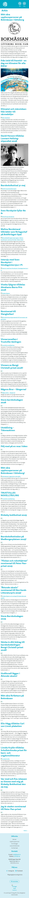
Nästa (26, 830)
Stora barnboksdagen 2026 (12, 401)
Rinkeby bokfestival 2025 (14, 515)
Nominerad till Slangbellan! (8, 313)
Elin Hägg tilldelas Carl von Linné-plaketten (12, 725)
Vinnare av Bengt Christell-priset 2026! (12, 366)
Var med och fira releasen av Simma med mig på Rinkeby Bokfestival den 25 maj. (14, 782)
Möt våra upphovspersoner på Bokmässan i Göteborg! (13, 470)
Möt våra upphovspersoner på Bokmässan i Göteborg (12, 17)
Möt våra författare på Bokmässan (12, 697)
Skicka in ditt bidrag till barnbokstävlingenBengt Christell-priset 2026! (13, 646)
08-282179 (17, 856)
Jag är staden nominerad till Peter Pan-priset (13, 808)
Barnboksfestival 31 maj (13, 185)
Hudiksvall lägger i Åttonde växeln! (10, 675)
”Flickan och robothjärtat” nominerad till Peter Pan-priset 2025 (14, 563)
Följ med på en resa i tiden (14, 446)
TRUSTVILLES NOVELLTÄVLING (10, 494)
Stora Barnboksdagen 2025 (12, 617)
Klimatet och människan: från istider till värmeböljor (14, 111)
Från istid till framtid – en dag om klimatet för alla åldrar (13, 63)
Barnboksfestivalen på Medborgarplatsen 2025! (13, 538)
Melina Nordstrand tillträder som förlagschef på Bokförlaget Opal (14, 232)
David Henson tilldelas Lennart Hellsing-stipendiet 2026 (12, 138)
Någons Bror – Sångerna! (13, 389)
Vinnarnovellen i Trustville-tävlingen (11, 340)
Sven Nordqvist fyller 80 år (13, 212)
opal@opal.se (16, 854)
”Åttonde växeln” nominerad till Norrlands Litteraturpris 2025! (13, 590)
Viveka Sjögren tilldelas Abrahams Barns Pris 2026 (13, 287)
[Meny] (24, 3)
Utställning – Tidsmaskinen (8, 429)
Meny (24, 6)
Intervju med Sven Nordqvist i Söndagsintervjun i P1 (12, 262)
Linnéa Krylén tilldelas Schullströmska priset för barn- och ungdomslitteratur (14, 751)
